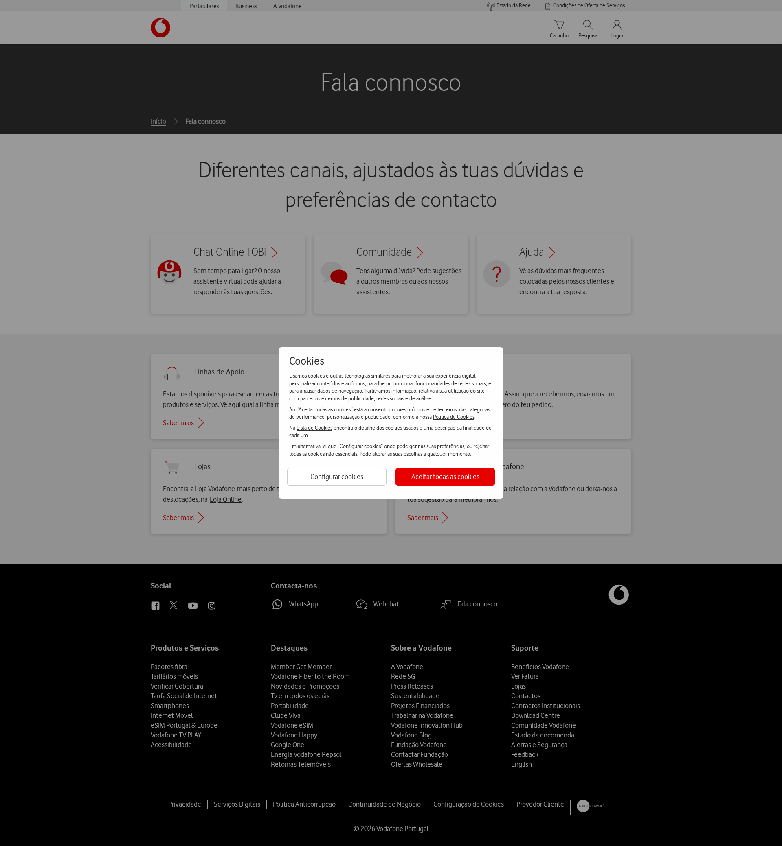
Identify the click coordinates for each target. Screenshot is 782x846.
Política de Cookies (453, 416)
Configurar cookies (336, 476)
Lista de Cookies (314, 427)
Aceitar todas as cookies (445, 476)
